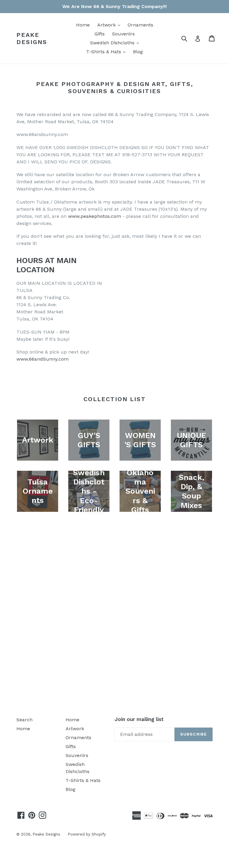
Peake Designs (31, 38)
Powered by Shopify (87, 834)
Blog (138, 51)
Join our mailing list (139, 719)
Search (24, 719)
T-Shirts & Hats (107, 51)
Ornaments (140, 25)
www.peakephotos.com (94, 216)
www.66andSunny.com (42, 359)
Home (83, 25)
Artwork (110, 25)
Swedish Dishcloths (116, 43)
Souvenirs (123, 34)
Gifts (100, 34)
